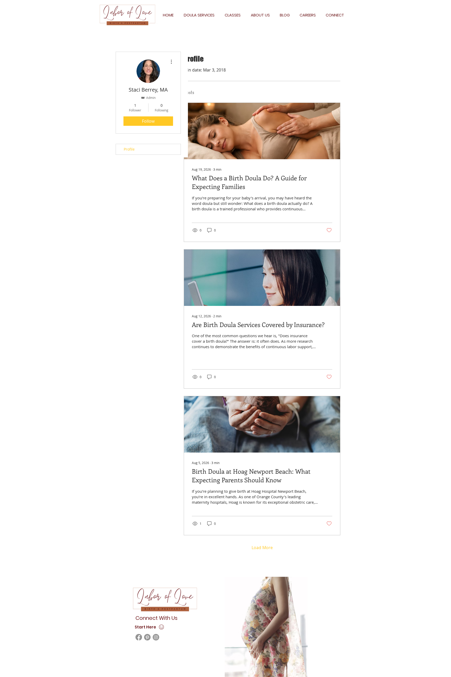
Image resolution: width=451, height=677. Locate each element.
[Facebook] (138, 637)
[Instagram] (156, 637)
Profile (129, 149)
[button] (199, 15)
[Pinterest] (147, 637)
